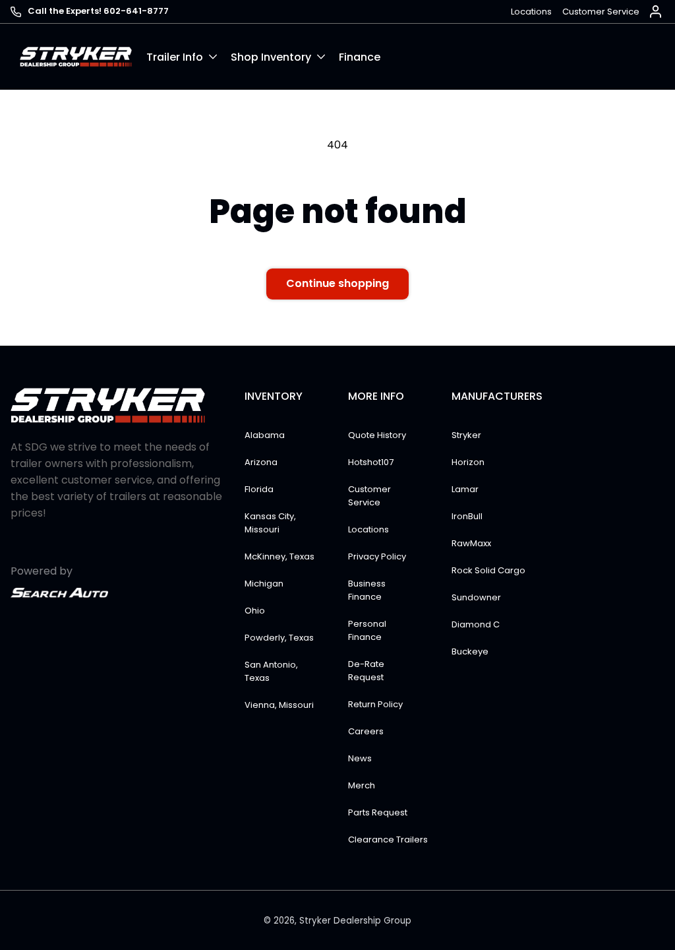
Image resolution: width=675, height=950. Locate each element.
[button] (188, 57)
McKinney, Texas (279, 556)
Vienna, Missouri (279, 705)
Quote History (377, 435)
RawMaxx (471, 543)
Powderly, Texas (279, 637)
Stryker (466, 435)
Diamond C (476, 624)
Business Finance (367, 590)
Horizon (468, 462)
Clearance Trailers (388, 839)
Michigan (264, 583)
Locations (531, 11)
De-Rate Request (366, 670)
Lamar (465, 489)
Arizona (261, 462)
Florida (259, 489)
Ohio (255, 610)
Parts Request (377, 812)
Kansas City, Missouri (270, 523)
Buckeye (470, 651)
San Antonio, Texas (271, 671)
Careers (366, 731)
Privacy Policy (377, 556)
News (360, 758)
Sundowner (476, 597)
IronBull (467, 516)
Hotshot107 (371, 462)
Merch (361, 785)
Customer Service (600, 11)
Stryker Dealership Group (355, 920)
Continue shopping (337, 283)
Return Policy (375, 704)
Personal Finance (367, 630)
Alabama (265, 435)
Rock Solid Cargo (488, 570)
